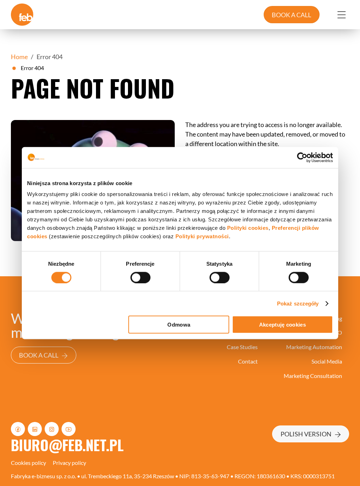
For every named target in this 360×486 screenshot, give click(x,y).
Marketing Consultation (313, 375)
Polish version (306, 434)
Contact (248, 361)
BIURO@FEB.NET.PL (67, 444)
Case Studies (242, 346)
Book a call (38, 355)
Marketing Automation (314, 346)
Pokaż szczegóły (298, 303)
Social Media (326, 361)
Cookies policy (28, 462)
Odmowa (178, 325)
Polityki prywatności (202, 236)
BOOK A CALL (291, 15)
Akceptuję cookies (282, 325)
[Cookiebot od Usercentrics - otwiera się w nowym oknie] (302, 157)
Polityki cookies (248, 228)
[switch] (140, 277)
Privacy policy (69, 462)
